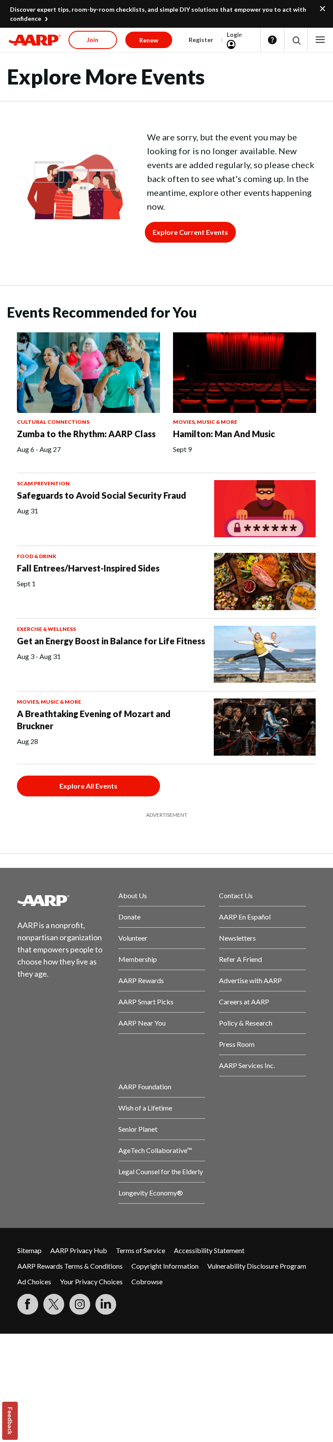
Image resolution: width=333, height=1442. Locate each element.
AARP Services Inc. (247, 1065)
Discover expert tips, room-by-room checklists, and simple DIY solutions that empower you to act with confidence (158, 14)
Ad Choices (34, 1281)
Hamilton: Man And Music (224, 434)
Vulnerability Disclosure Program (256, 1266)
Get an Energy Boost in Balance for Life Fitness (111, 641)
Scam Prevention (43, 483)
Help (272, 40)
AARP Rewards (141, 980)
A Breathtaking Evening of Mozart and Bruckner (93, 719)
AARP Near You (142, 1023)
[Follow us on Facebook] (27, 1304)
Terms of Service (140, 1250)
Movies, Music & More (205, 422)
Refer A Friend (240, 959)
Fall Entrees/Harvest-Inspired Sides (88, 568)
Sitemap (29, 1250)
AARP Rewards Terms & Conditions (70, 1266)
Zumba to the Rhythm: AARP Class (86, 434)
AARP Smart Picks (145, 1001)
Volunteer (132, 938)
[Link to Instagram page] (79, 1304)
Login (234, 34)
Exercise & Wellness (46, 629)
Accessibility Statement (209, 1250)
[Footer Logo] (60, 900)
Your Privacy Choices (91, 1281)
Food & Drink (36, 556)
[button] (295, 40)
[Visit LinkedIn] (105, 1304)
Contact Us (236, 895)
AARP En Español (245, 917)
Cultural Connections (53, 422)
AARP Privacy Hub (78, 1250)
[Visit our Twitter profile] (53, 1304)
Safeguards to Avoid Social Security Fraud (101, 495)
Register (201, 39)
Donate (129, 917)
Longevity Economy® (150, 1193)
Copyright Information (165, 1266)
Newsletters (237, 938)
